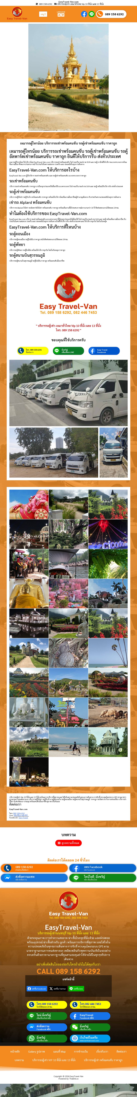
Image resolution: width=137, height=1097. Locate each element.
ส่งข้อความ (43, 1026)
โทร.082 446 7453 (90, 1004)
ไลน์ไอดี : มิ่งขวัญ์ (94, 876)
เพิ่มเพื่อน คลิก (85, 1029)
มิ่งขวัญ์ (65, 350)
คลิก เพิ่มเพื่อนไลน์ (90, 879)
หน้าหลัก (15, 1051)
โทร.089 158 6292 (47, 1004)
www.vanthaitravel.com (89, 1040)
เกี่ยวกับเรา (102, 1051)
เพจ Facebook (93, 867)
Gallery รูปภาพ (36, 1051)
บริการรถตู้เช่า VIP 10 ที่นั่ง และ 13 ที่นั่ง (53, 1060)
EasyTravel (86, 1015)
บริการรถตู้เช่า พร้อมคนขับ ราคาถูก (103, 1060)
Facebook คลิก (87, 1018)
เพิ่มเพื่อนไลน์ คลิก (44, 1018)
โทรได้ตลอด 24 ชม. (44, 1007)
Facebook (101, 352)
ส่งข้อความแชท (25, 876)
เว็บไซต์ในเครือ (89, 1037)
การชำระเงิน (81, 1051)
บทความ (19, 1060)
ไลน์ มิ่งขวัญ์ (44, 1015)
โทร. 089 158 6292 (34, 350)
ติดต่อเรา (30, 352)
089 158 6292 (114, 14)
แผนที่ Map (59, 1051)
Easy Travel (102, 350)
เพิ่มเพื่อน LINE (68, 352)
